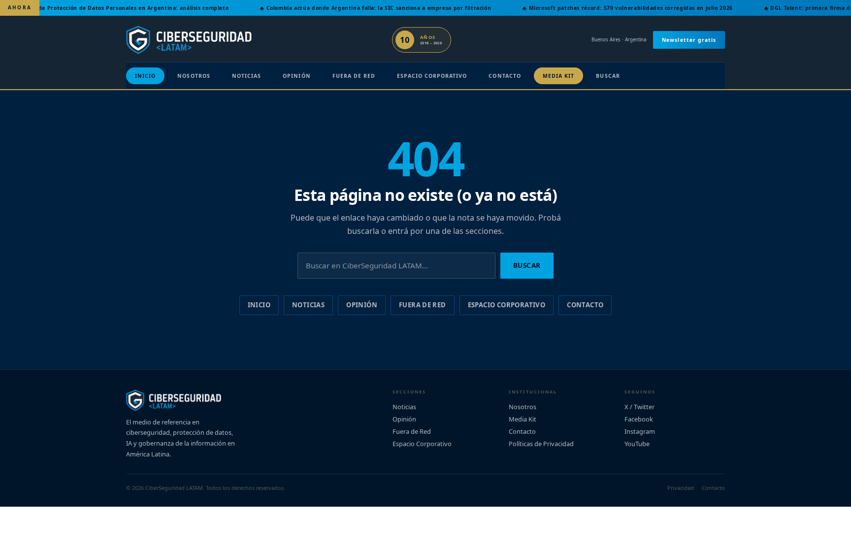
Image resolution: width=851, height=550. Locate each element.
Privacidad (680, 487)
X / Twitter (639, 406)
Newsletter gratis (689, 39)
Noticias (246, 75)
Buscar (608, 75)
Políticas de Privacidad (541, 443)
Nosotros (193, 75)
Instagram (639, 431)
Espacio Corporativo (432, 75)
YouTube (637, 443)
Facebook (638, 419)
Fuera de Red (354, 75)
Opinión (296, 75)
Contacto (505, 75)
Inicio (145, 75)
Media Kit (559, 75)
